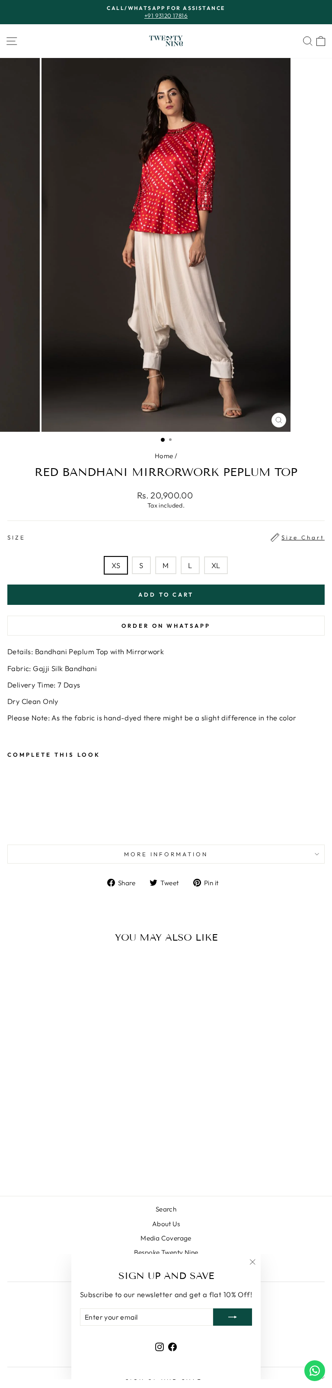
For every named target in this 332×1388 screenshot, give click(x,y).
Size (166, 537)
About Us (166, 1224)
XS (116, 565)
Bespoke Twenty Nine (166, 1252)
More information (166, 854)
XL (215, 565)
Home (164, 456)
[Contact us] (314, 1370)
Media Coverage (166, 1238)
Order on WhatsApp (165, 625)
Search (166, 1209)
